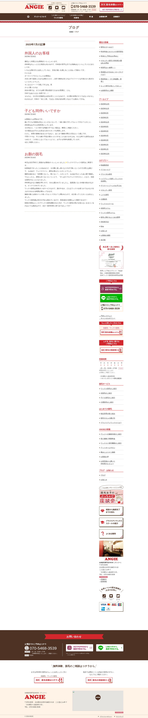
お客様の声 (105, 457)
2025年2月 (104, 117)
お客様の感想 (105, 235)
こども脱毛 (105, 195)
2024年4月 (104, 135)
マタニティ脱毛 (106, 190)
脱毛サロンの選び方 (108, 418)
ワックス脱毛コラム (108, 213)
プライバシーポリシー (106, 716)
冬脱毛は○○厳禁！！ (108, 67)
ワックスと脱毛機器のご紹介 (111, 443)
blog (102, 226)
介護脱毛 (104, 199)
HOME (71, 32)
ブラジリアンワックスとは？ (111, 423)
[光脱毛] (76, 17)
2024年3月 (104, 140)
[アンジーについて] (40, 17)
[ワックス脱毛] (58, 17)
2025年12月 (105, 104)
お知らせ (104, 231)
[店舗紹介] (116, 17)
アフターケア (105, 170)
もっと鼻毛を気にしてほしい (111, 86)
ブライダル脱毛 (106, 174)
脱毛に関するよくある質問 (110, 217)
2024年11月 (105, 122)
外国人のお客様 (37, 53)
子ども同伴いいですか (43, 111)
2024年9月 (104, 126)
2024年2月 (104, 145)
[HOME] (28, 17)
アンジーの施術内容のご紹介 (111, 434)
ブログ (103, 475)
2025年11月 (105, 108)
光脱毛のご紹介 (106, 393)
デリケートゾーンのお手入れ (111, 186)
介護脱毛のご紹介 (107, 402)
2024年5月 (104, 131)
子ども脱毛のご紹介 (108, 398)
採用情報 (104, 581)
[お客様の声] (103, 17)
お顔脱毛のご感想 (107, 90)
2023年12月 (105, 154)
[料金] (91, 17)
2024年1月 (104, 149)
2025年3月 (104, 113)
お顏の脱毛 (33, 154)
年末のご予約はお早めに (109, 56)
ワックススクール (107, 204)
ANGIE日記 (105, 222)
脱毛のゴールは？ (107, 47)
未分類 (103, 240)
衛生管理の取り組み (108, 413)
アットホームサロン (108, 448)
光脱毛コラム (105, 208)
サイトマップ (119, 716)
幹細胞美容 (105, 165)
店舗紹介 (104, 579)
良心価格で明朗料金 (108, 438)
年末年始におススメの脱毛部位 (112, 51)
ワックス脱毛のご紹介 (109, 388)
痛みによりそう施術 (108, 452)
